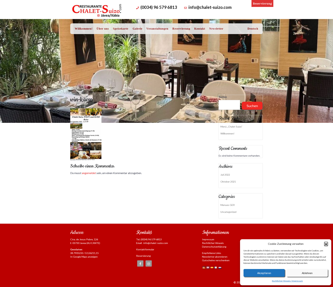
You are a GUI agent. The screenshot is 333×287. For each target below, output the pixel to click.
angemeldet (89, 173)
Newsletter (216, 28)
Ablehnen (307, 273)
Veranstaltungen (157, 28)
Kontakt (199, 28)
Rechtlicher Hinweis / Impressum (287, 281)
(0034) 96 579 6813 (158, 7)
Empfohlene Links (211, 253)
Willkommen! (84, 28)
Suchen (223, 96)
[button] (326, 243)
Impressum (208, 239)
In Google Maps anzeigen (84, 256)
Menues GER (227, 204)
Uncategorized (228, 211)
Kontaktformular (145, 249)
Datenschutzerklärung (214, 246)
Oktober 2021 (228, 181)
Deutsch (252, 28)
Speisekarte (120, 28)
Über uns (103, 28)
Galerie (137, 28)
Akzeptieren (264, 273)
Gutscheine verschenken (215, 260)
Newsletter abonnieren (214, 256)
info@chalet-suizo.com (210, 7)
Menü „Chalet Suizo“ (231, 126)
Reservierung (262, 3)
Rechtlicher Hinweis (213, 243)
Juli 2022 (225, 174)
